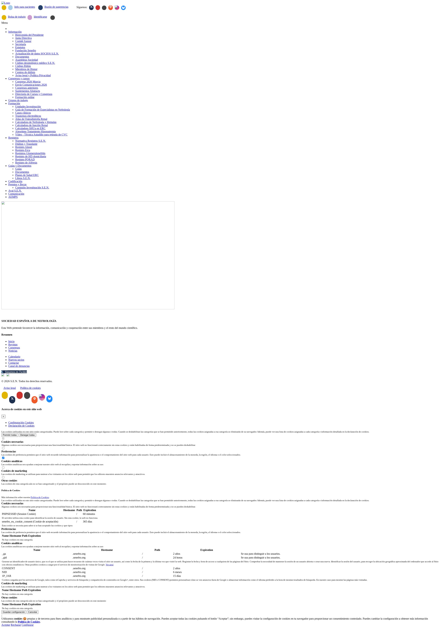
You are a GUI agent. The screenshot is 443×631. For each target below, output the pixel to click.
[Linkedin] (104, 8)
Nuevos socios (16, 359)
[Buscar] (52, 17)
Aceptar (5, 624)
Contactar (13, 362)
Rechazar (16, 624)
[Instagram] (117, 8)
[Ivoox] (110, 7)
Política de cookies (30, 387)
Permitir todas (10, 435)
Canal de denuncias (19, 365)
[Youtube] (98, 7)
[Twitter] (91, 7)
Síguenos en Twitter (16, 371)
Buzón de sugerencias (56, 6)
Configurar (28, 624)
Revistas (12, 344)
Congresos (14, 347)
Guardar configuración (14, 612)
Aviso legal (9, 387)
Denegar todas (27, 435)
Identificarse (40, 16)
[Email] (4, 7)
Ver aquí (110, 564)
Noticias (12, 350)
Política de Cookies (40, 497)
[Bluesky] (123, 8)
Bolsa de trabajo (17, 16)
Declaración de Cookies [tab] (21, 425)
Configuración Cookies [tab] (21, 422)
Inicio (11, 341)
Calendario (14, 356)
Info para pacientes (24, 6)
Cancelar (32, 612)
